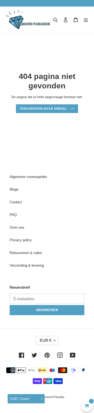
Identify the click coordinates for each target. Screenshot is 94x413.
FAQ (13, 215)
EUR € (45, 340)
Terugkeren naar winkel (43, 108)
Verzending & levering (27, 265)
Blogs (14, 189)
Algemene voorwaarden (28, 177)
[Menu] (86, 19)
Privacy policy (21, 240)
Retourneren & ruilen (26, 253)
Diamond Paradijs (52, 397)
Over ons (17, 227)
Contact (16, 202)
